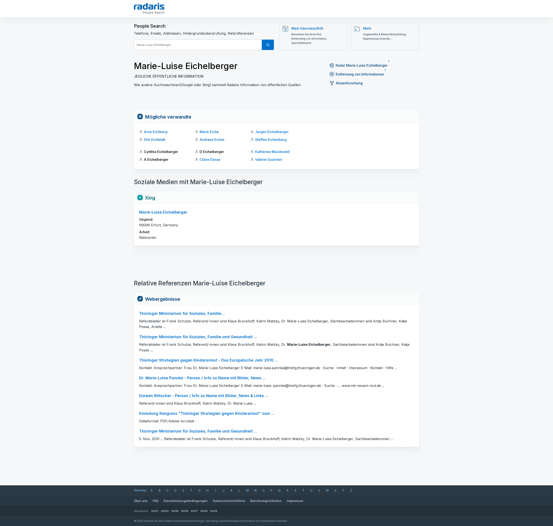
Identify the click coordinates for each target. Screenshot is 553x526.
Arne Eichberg (155, 132)
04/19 (174, 511)
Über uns (141, 501)
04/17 (194, 511)
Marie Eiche (209, 132)
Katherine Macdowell (272, 152)
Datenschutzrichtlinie (229, 501)
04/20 (165, 511)
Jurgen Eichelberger (272, 132)
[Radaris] (149, 6)
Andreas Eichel (212, 139)
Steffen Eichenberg (271, 139)
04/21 (154, 511)
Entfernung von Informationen (360, 74)
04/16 (204, 511)
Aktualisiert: (141, 511)
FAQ (155, 501)
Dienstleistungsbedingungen (186, 501)
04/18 (184, 511)
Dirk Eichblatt (154, 139)
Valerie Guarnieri (268, 159)
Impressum (295, 501)
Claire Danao (210, 159)
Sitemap (140, 490)
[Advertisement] (276, 101)
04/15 (213, 511)
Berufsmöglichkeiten (266, 501)
